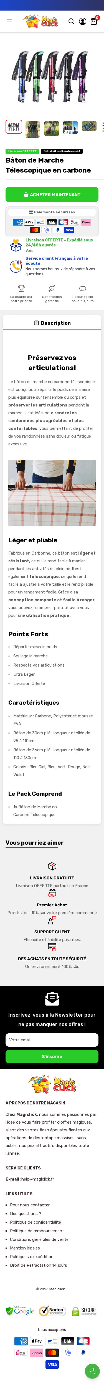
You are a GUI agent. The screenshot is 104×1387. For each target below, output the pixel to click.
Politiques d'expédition (32, 1256)
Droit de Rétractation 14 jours (38, 1265)
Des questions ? (25, 1213)
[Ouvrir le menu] (10, 21)
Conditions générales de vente (39, 1239)
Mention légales (25, 1248)
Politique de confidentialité (35, 1222)
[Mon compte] (82, 21)
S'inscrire (52, 1056)
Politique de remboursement (37, 1230)
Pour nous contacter (30, 1205)
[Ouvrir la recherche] (72, 21)
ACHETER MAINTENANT (55, 194)
